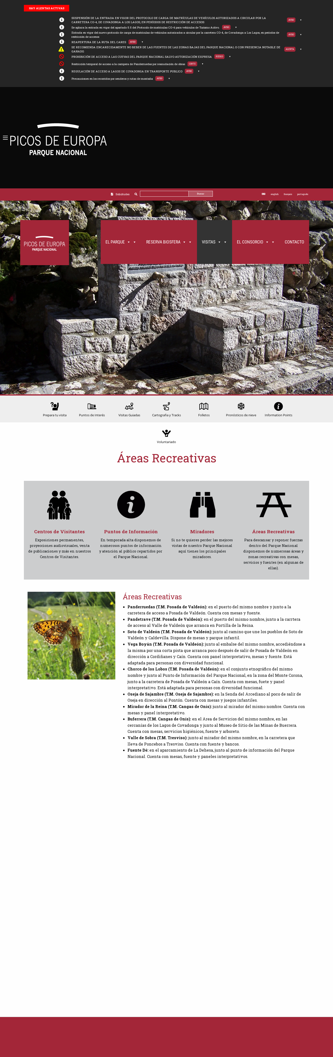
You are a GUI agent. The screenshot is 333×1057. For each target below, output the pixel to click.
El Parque (115, 241)
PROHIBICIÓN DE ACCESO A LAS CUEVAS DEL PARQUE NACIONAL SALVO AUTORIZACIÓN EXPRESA (141, 56)
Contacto (294, 241)
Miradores (202, 531)
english (275, 194)
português (302, 194)
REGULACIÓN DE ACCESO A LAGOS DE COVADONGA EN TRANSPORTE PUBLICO (126, 71)
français (288, 194)
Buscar (200, 193)
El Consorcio (250, 241)
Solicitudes (122, 194)
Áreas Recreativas (273, 531)
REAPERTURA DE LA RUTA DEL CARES (98, 42)
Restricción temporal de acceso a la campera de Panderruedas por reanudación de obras (128, 64)
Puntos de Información (131, 531)
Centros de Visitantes (59, 531)
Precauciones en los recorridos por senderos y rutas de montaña (112, 78)
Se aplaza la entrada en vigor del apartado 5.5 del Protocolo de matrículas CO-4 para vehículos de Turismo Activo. (145, 27)
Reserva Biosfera (163, 241)
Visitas (208, 241)
